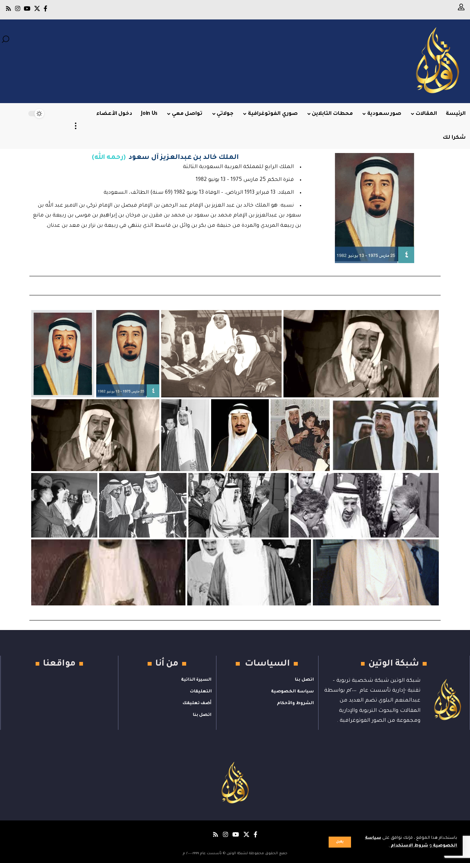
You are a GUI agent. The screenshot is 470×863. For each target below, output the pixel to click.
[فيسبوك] (45, 9)
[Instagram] (17, 9)
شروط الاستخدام (409, 846)
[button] (340, 842)
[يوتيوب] (27, 9)
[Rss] (8, 9)
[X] (37, 9)
